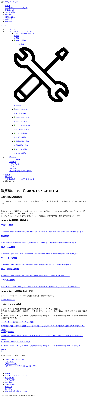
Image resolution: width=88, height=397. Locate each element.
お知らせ (8, 19)
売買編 (16, 36)
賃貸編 (16, 38)
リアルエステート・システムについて (28, 33)
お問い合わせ (10, 17)
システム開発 (10, 12)
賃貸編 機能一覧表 (8, 300)
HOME (7, 6)
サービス (8, 177)
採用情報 (8, 21)
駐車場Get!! (9, 10)
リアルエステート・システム (16, 8)
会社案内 (8, 14)
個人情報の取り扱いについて (20, 171)
